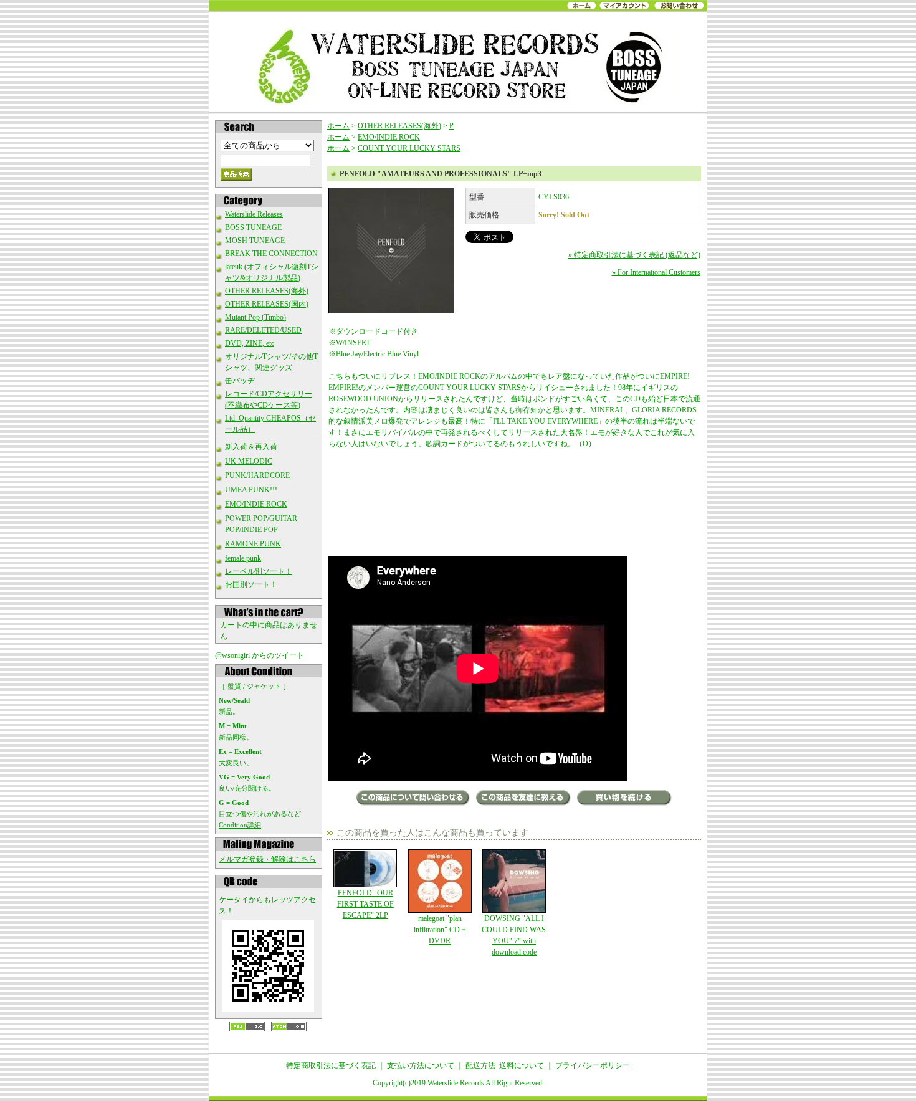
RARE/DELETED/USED (263, 330)
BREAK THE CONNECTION (271, 253)
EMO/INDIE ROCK (256, 504)
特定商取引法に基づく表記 (331, 1065)
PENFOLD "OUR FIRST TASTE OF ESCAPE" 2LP (365, 904)
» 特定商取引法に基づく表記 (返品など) (634, 254)
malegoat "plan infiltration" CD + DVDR (440, 929)
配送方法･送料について (504, 1065)
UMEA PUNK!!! (251, 489)
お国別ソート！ (251, 584)
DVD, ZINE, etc (249, 343)
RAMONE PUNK (253, 544)
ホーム (338, 126)
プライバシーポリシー (592, 1065)
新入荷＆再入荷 (251, 446)
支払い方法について (420, 1065)
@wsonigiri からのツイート (259, 655)
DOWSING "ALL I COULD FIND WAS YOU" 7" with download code (514, 935)
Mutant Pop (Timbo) (255, 317)
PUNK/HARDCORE (257, 475)
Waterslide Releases (254, 214)
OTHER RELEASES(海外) (266, 291)
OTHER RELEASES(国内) (266, 304)
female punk (243, 558)
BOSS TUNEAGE (253, 227)
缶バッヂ (240, 380)
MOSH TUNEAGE (255, 240)
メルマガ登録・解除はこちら (267, 859)
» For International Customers (656, 272)
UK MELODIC (248, 461)
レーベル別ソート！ (258, 571)
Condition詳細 (240, 825)
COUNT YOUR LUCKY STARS (409, 148)
